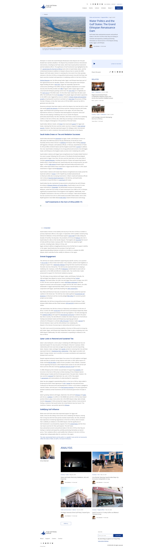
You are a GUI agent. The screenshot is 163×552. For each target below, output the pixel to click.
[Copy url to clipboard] (110, 72)
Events (91, 8)
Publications (98, 92)
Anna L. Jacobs (95, 100)
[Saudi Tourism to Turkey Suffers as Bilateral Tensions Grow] (107, 497)
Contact (113, 4)
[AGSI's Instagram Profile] (100, 4)
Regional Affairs (104, 17)
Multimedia (107, 4)
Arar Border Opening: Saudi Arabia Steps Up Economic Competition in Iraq (105, 478)
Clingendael (47, 228)
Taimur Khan (94, 121)
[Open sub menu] (112, 8)
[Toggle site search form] (87, 4)
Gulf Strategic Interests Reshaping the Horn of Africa (102, 118)
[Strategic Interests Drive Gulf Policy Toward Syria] (76, 497)
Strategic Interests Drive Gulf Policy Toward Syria (75, 512)
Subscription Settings (103, 541)
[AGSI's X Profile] (91, 4)
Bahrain (74, 509)
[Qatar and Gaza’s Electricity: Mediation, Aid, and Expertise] (76, 462)
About (109, 8)
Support (119, 8)
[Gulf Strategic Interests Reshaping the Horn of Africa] (98, 108)
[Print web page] (122, 72)
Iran (98, 474)
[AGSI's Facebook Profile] (93, 4)
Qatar (93, 92)
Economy (94, 114)
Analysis (84, 8)
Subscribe (119, 4)
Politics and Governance (94, 17)
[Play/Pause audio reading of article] (94, 64)
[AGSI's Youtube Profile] (95, 4)
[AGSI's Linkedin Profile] (98, 4)
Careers (54, 538)
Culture (97, 8)
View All (66, 523)
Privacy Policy (42, 546)
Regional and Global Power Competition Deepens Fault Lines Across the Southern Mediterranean (102, 96)
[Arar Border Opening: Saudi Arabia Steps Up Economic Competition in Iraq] (107, 462)
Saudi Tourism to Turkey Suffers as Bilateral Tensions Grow (105, 513)
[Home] (59, 532)
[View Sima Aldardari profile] (91, 46)
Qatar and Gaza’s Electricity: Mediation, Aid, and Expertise (75, 478)
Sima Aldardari (97, 46)
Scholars (103, 8)
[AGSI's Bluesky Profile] (102, 4)
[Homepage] (48, 6)
